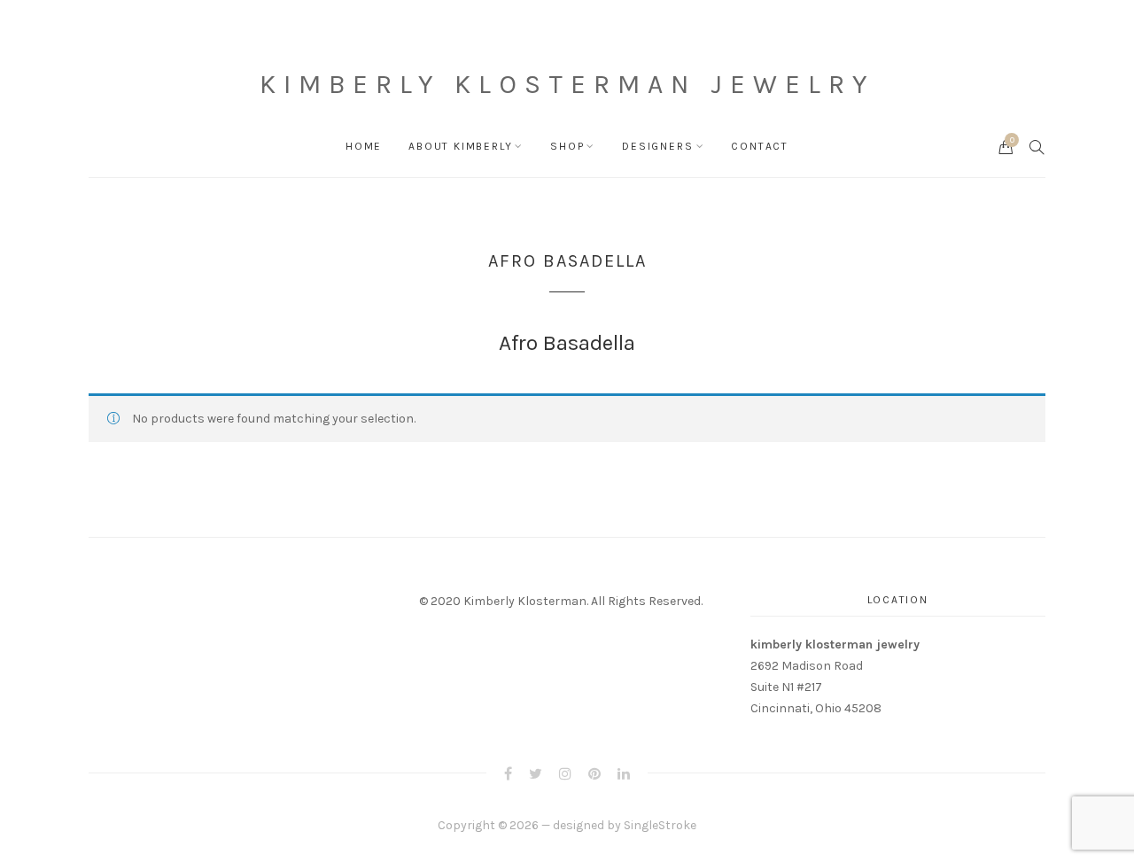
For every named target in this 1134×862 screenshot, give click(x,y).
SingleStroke (660, 825)
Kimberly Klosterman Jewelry (567, 84)
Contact (759, 146)
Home (364, 146)
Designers (657, 146)
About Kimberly (460, 146)
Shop (567, 146)
